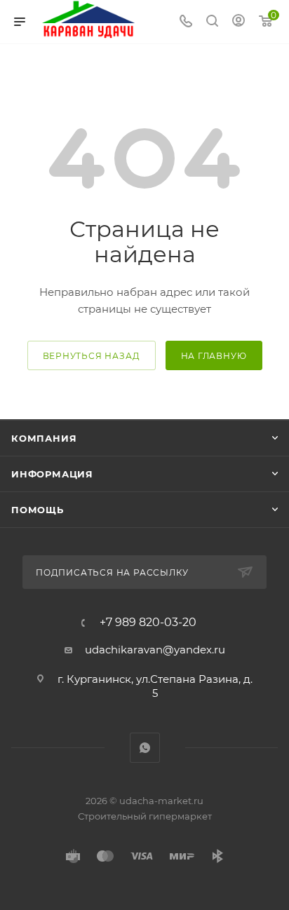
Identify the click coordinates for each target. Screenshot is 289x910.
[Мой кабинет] (238, 22)
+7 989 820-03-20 (148, 622)
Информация (52, 474)
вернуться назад (91, 356)
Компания (43, 438)
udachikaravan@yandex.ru (155, 649)
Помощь (37, 509)
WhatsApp (145, 748)
